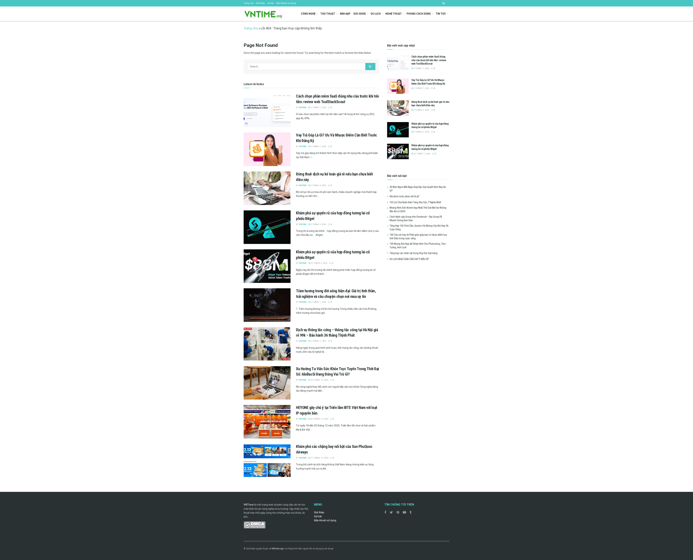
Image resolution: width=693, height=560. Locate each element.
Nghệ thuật (393, 13)
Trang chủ (249, 3)
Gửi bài (270, 3)
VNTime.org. (278, 548)
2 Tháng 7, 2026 (318, 146)
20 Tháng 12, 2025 (319, 419)
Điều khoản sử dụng (286, 3)
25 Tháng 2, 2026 (318, 263)
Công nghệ (308, 13)
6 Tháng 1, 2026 (318, 302)
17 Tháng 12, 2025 (319, 458)
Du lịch (376, 13)
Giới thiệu (260, 3)
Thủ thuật (327, 13)
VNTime (302, 107)
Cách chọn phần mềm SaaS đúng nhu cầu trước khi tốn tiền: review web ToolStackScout (428, 60)
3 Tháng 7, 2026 (318, 107)
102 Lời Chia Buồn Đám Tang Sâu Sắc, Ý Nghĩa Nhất (415, 202)
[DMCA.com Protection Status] (254, 524)
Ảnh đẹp (345, 13)
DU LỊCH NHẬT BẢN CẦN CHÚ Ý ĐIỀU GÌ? (409, 259)
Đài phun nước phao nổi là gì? (404, 196)
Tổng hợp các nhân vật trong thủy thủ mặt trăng (413, 253)
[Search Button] (370, 66)
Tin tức (441, 13)
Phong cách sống (419, 13)
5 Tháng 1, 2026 (318, 341)
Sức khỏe (359, 13)
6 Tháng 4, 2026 (318, 185)
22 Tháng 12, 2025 (319, 380)
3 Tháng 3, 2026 (318, 224)
